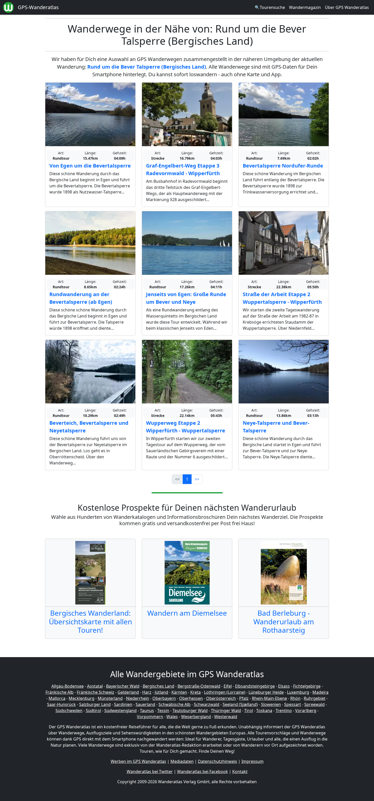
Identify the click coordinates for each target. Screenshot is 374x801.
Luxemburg (298, 692)
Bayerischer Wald (122, 686)
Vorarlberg (305, 710)
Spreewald (314, 704)
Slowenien (271, 704)
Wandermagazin (305, 7)
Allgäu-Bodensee (67, 686)
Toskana (264, 710)
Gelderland (128, 692)
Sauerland (145, 704)
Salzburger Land (95, 704)
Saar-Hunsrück (61, 704)
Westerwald (225, 716)
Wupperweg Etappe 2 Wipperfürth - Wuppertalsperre (185, 426)
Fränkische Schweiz (95, 692)
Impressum (252, 761)
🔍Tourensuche (270, 7)
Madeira (320, 692)
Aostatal (95, 686)
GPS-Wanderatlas (38, 7)
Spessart (292, 704)
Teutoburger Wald (190, 710)
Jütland (161, 692)
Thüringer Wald (226, 710)
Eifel (228, 686)
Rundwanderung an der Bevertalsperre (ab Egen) (80, 298)
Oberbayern (164, 698)
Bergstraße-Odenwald (199, 686)
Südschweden (68, 710)
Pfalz (244, 698)
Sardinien (123, 704)
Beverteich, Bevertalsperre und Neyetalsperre (88, 426)
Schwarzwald (206, 704)
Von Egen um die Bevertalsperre (90, 165)
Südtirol (93, 710)
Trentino (284, 710)
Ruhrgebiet (314, 698)
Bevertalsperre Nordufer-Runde (283, 165)
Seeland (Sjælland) (240, 704)
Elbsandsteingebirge (255, 686)
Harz (146, 692)
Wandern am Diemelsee (187, 613)
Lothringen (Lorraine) (224, 692)
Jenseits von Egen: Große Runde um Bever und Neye (186, 298)
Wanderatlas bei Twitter (150, 771)
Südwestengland (120, 710)
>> (197, 479)
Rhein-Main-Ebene (269, 698)
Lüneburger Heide (266, 692)
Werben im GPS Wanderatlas (138, 761)
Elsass (284, 686)
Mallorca (57, 698)
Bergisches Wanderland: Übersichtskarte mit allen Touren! (90, 621)
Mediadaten (182, 761)
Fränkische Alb (60, 692)
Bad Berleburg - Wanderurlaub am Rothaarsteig (283, 621)
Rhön (295, 698)
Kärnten (179, 692)
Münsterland (110, 698)
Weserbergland (196, 716)
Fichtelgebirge (307, 686)
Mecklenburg (81, 698)
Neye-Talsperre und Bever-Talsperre (276, 426)
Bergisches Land (158, 686)
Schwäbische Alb (175, 704)
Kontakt (240, 771)
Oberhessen (191, 698)
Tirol (248, 710)
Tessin (163, 710)
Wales (172, 716)
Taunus (147, 710)
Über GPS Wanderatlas (347, 7)
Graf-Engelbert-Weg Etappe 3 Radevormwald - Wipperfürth (183, 169)
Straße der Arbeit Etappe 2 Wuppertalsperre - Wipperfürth (282, 298)
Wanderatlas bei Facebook (202, 771)
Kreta (195, 692)
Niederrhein (137, 698)
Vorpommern (150, 716)
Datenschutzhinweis (217, 761)
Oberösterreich (221, 698)
